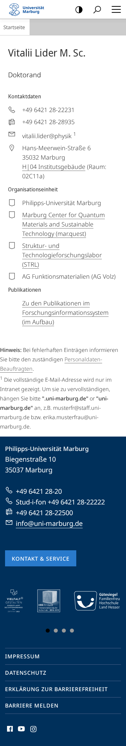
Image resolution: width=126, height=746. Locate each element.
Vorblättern (110, 612)
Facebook (9, 733)
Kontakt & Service (41, 558)
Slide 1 (48, 631)
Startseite (14, 27)
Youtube (20, 733)
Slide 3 (64, 631)
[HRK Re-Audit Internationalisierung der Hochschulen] (53, 600)
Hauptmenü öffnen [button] (116, 9)
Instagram (34, 733)
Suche (97, 9)
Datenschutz (25, 672)
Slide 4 (72, 631)
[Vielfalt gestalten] (19, 600)
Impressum (22, 656)
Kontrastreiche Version (79, 9)
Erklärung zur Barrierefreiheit (56, 689)
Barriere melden (31, 705)
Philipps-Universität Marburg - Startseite (28, 9)
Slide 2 (56, 631)
